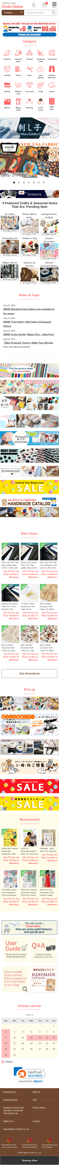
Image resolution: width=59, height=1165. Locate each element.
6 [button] (39, 183)
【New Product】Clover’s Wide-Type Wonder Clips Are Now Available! (28, 344)
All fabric (7, 59)
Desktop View (29, 1160)
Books (51, 91)
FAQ (35, 1100)
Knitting (7, 75)
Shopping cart (9, 1092)
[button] (29, 1075)
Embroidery (52, 59)
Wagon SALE (18, 109)
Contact (36, 1121)
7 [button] (44, 183)
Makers (7, 108)
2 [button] (19, 183)
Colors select (40, 109)
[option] (29, 160)
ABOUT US (8, 1121)
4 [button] (29, 183)
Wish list (36, 1092)
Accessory (30, 91)
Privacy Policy (39, 1108)
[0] (44, 5)
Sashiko (29, 59)
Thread (18, 75)
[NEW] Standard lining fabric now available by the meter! (29, 311)
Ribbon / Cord (18, 93)
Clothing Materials (52, 76)
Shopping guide (10, 1100)
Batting (7, 91)
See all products (30, 673)
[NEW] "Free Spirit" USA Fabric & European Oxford (27, 324)
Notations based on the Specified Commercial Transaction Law (13, 1110)
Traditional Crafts (41, 60)
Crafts (40, 91)
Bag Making (41, 76)
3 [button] (24, 183)
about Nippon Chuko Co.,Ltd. (16, 1129)
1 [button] (14, 183)
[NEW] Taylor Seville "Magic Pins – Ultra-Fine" (29, 334)
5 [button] (34, 183)
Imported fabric (18, 60)
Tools (29, 75)
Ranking (29, 108)
